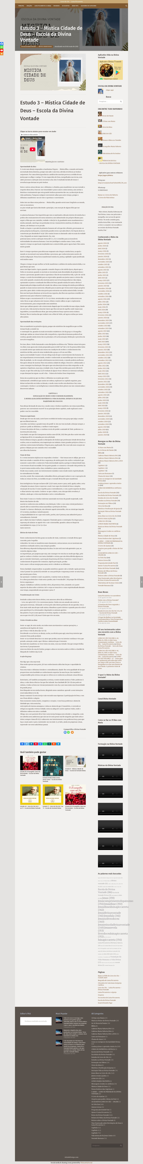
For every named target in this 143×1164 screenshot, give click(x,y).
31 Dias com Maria (108, 121)
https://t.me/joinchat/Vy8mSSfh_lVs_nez (112, 183)
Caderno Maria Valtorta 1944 (108, 458)
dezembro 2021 (103, 384)
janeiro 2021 (102, 413)
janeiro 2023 (102, 350)
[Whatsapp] (68, 732)
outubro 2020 (103, 421)
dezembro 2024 (103, 288)
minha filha (109, 945)
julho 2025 (102, 272)
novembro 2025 (103, 262)
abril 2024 (101, 310)
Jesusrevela (107, 929)
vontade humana (109, 965)
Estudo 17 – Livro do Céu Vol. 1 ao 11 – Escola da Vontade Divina (53, 807)
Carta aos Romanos (105, 473)
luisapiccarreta (110, 939)
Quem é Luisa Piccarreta (106, 566)
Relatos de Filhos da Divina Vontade (104, 1118)
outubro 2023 (102, 326)
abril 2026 (101, 248)
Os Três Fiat (102, 558)
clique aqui (110, 90)
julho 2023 (102, 334)
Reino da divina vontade (111, 951)
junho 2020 (102, 432)
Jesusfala (112, 915)
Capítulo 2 (101, 468)
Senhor (101, 954)
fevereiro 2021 (103, 411)
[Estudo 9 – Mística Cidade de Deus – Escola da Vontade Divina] (75, 757)
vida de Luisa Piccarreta (108, 962)
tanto (112, 954)
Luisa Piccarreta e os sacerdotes (109, 596)
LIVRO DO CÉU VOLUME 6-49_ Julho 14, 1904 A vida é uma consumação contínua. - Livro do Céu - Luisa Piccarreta (110, 641)
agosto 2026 (102, 243)
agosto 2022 (102, 363)
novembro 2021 (103, 387)
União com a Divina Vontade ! (108, 600)
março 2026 (102, 251)
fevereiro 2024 (103, 315)
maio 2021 (101, 403)
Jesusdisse (113, 903)
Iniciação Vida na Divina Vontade (109, 511)
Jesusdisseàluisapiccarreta (113, 908)
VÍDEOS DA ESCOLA (109, 161)
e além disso (114, 883)
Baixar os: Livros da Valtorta (108, 195)
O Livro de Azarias (104, 546)
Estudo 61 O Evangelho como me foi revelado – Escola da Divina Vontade (30, 773)
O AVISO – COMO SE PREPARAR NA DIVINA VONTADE (110, 542)
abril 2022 (101, 374)
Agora (100, 877)
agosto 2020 (102, 427)
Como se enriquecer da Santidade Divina (105, 1042)
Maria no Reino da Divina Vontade (110, 527)
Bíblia (100, 453)
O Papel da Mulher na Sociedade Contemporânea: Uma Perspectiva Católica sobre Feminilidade (110, 619)
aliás (105, 877)
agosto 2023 (102, 331)
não (115, 945)
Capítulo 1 (101, 465)
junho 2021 (102, 400)
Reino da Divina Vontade (106, 568)
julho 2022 (102, 366)
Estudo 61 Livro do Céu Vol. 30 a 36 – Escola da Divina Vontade (110, 612)
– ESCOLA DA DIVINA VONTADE (109, 163)
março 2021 (102, 408)
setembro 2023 (103, 328)
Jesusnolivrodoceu (108, 920)
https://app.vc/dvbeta (105, 175)
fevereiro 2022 (103, 379)
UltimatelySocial (86, 1163)
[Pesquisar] (126, 6)
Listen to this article (30, 135)
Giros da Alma (107, 127)
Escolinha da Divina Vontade (108, 495)
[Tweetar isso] (27, 744)
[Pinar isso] (36, 744)
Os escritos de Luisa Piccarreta (109, 998)
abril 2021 (101, 405)
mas (103, 945)
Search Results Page (105, 1003)
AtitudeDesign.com (71, 1157)
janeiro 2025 (102, 286)
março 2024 (102, 312)
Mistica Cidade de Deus (106, 536)
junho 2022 (102, 368)
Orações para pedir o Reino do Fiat (110, 548)
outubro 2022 (103, 358)
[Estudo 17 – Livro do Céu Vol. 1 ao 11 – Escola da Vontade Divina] (53, 786)
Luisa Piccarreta (105, 943)
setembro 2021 (103, 392)
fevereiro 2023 (103, 347)
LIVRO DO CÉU (107, 134)
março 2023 (102, 344)
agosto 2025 (102, 270)
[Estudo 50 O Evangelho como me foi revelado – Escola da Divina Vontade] (75, 786)
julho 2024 (102, 302)
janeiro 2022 (102, 382)
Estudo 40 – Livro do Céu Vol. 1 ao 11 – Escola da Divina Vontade (30, 807)
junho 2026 (102, 246)
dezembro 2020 (103, 416)
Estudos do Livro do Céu (106, 498)
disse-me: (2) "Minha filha (104, 880)
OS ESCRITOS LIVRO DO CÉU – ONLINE (105, 1102)
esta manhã (115, 895)
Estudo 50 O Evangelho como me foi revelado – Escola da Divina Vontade (75, 808)
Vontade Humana (104, 585)
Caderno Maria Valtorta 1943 (108, 455)
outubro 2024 (102, 294)
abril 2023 (101, 342)
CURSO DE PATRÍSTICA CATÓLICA (109, 488)
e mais (104, 886)
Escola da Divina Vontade (107, 493)
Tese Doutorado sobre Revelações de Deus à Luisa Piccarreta (110, 579)
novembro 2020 (103, 419)
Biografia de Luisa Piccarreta (108, 980)
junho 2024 (102, 304)
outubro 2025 (102, 264)
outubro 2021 (102, 390)
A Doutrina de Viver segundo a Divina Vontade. (108, 605)
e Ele (120, 883)
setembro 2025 (103, 267)
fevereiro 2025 (103, 283)
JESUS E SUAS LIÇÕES (105, 519)
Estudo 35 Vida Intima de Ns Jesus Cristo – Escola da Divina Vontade (52, 779)
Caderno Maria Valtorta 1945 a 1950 (110, 461)
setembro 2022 (103, 360)
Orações (101, 995)
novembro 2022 (103, 355)
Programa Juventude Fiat (107, 563)
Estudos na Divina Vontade (107, 501)
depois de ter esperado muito (115, 877)
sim (106, 954)
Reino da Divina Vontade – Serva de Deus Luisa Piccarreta (110, 646)
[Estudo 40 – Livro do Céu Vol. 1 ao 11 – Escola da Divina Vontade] (30, 786)
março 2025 (102, 280)
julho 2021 (101, 397)
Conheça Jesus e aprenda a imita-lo (104, 1046)
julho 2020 (102, 429)
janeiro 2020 (102, 435)
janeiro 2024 (102, 318)
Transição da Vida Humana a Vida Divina (109, 959)
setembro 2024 (103, 296)
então (110, 886)
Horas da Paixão (107, 116)
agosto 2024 (102, 299)
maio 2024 (102, 307)
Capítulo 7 (101, 471)
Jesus (108, 898)
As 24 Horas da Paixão (106, 450)
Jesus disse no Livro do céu (107, 516)
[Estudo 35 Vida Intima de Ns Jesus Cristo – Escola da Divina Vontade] (53, 757)
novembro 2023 (103, 323)
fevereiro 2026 (103, 254)
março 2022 (102, 376)
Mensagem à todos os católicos (109, 531)
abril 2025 (101, 278)
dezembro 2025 (103, 259)
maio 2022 (102, 371)
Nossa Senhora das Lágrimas (108, 538)
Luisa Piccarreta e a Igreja (107, 992)
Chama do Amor (103, 476)
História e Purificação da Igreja (109, 509)
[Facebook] (65, 732)
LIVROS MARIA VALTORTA (107, 524)
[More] (72, 732)
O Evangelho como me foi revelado (109, 948)
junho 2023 (102, 336)
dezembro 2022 (103, 352)
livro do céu (107, 937)
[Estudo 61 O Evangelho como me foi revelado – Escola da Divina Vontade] (30, 757)
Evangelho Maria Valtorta (112, 146)
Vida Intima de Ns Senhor (111, 153)
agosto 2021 (102, 395)
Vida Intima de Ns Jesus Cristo (108, 583)
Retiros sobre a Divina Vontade (109, 576)
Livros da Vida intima (106, 198)
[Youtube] (1, 50)
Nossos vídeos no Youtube (112, 140)
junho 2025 (102, 275)
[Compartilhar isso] (22, 744)
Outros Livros (103, 560)
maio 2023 (101, 339)
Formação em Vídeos (105, 503)
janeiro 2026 (102, 256)
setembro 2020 (103, 424)
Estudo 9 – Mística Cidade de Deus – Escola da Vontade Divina (75, 770)
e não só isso (117, 886)
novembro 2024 (103, 291)
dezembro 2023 (103, 320)
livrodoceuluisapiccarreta (113, 935)
